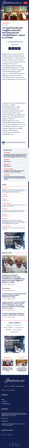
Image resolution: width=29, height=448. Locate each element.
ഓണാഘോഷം (7, 161)
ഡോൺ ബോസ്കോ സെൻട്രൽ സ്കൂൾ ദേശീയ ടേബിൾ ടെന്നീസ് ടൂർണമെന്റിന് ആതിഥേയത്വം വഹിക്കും (15, 178)
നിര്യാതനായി (7, 166)
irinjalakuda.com (22, 142)
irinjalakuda (7, 142)
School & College (8, 168)
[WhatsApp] (19, 48)
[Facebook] (9, 48)
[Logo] (10, 3)
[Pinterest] (16, 48)
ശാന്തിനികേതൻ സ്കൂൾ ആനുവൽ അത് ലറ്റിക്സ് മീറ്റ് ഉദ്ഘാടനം (13, 228)
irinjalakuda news (14, 142)
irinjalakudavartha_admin (16, 41)
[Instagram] (13, 446)
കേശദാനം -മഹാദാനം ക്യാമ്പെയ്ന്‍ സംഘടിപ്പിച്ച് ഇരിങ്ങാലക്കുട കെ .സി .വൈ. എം (7, 369)
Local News (5, 23)
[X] (13, 48)
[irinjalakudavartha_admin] (7, 42)
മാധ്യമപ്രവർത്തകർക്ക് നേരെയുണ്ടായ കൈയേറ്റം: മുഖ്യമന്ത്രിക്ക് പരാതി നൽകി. (13, 314)
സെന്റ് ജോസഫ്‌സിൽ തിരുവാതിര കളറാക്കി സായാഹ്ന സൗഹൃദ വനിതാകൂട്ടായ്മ (14, 171)
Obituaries (7, 164)
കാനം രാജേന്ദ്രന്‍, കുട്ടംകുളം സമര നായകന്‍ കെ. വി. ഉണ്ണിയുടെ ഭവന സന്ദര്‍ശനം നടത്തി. (21, 369)
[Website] (16, 446)
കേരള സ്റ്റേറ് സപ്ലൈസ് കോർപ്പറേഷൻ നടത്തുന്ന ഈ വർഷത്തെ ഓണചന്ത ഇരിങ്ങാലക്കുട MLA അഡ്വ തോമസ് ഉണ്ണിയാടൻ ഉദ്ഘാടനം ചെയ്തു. (16, 155)
